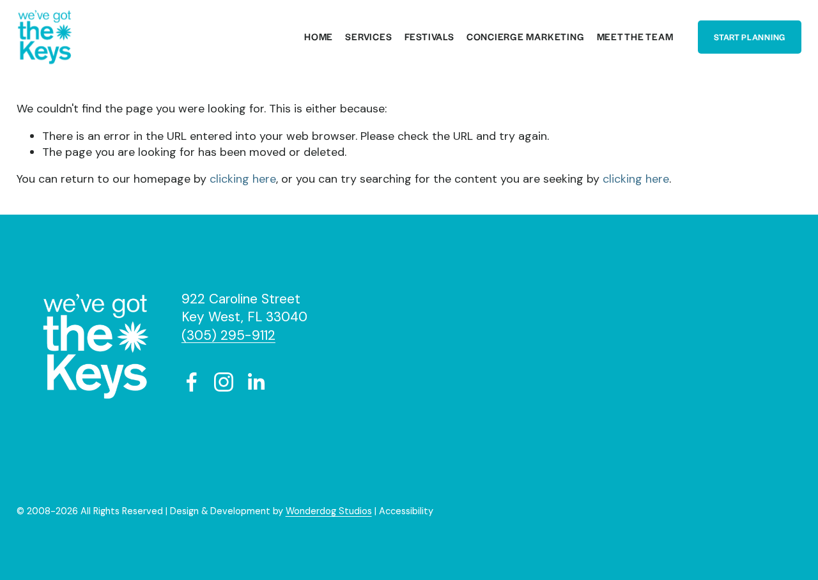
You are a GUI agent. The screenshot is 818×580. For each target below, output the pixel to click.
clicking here (243, 179)
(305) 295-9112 (228, 335)
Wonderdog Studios (329, 511)
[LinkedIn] (255, 382)
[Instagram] (223, 382)
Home (318, 37)
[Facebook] (191, 382)
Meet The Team (635, 37)
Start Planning (749, 37)
